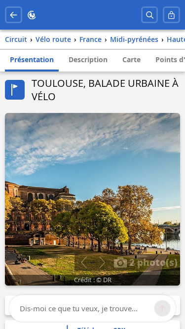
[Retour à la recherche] (13, 15)
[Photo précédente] (83, 262)
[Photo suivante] (102, 262)
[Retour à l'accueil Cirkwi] (32, 15)
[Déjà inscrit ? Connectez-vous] (171, 15)
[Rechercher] (149, 15)
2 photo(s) (152, 262)
